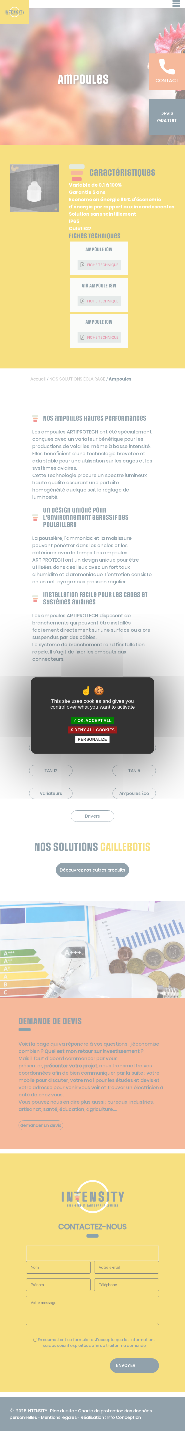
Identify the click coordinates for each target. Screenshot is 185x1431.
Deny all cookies (94, 730)
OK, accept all (94, 720)
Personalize (92, 739)
